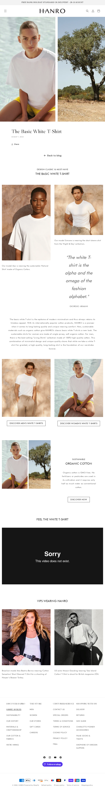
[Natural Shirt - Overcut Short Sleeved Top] (26, 223)
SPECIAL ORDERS (60, 715)
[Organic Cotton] (26, 464)
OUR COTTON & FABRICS (13, 737)
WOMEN (33, 715)
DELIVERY (80, 709)
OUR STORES (35, 721)
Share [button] (16, 144)
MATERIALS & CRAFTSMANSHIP (14, 728)
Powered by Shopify (31, 785)
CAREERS (34, 732)
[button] (5, 11)
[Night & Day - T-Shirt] (78, 210)
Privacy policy (59, 785)
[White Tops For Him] (26, 388)
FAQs (55, 744)
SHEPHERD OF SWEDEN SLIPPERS (86, 746)
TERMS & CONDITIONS (63, 721)
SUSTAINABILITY (13, 715)
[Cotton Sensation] (26, 637)
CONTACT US (59, 709)
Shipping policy (87, 785)
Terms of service (73, 785)
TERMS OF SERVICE (61, 727)
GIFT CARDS (35, 727)
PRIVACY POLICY (60, 738)
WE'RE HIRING (12, 745)
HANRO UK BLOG (13, 709)
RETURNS (80, 715)
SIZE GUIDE (81, 721)
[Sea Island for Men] (78, 637)
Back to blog (54, 155)
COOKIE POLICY (60, 732)
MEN (32, 709)
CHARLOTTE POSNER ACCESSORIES (85, 728)
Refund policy (46, 785)
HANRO (21, 785)
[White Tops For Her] (78, 388)
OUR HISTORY (12, 721)
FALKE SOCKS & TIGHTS (83, 737)
